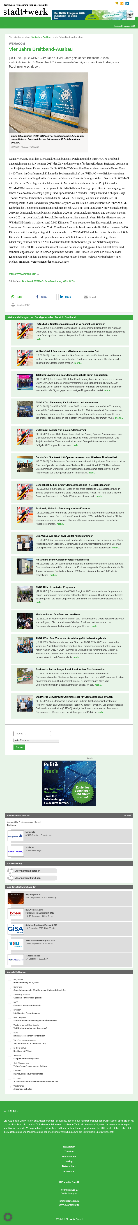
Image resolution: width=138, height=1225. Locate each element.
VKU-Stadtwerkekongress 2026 (40, 940)
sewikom (30, 847)
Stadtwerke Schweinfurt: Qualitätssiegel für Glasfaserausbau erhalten (74, 696)
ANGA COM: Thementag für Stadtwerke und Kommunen (67, 402)
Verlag (69, 1161)
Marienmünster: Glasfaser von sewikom (58, 614)
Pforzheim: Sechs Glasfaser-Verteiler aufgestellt (62, 559)
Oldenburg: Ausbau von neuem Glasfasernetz (61, 430)
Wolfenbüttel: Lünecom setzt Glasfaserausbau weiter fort (67, 351)
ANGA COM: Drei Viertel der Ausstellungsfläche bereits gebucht (71, 638)
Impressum (69, 1171)
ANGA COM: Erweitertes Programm (55, 587)
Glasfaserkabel (53, 281)
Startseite (35, 37)
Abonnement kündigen (28, 878)
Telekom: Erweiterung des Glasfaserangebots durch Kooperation (72, 375)
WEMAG (38, 281)
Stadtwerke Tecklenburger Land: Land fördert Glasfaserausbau (70, 669)
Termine (69, 1151)
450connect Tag (33, 956)
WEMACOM (69, 281)
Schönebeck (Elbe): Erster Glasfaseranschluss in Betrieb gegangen (73, 485)
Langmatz (30, 832)
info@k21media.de (69, 1201)
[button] (69, 112)
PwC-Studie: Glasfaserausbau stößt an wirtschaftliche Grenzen (70, 324)
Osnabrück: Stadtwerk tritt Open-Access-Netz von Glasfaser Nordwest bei (76, 457)
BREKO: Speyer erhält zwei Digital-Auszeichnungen (64, 536)
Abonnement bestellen (27, 870)
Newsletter (69, 1146)
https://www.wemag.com (22, 274)
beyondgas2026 (33, 894)
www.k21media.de (69, 1204)
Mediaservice (69, 1156)
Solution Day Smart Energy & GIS (41, 925)
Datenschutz (69, 1166)
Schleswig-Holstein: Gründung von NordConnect (63, 508)
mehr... (39, 339)
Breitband (47, 37)
